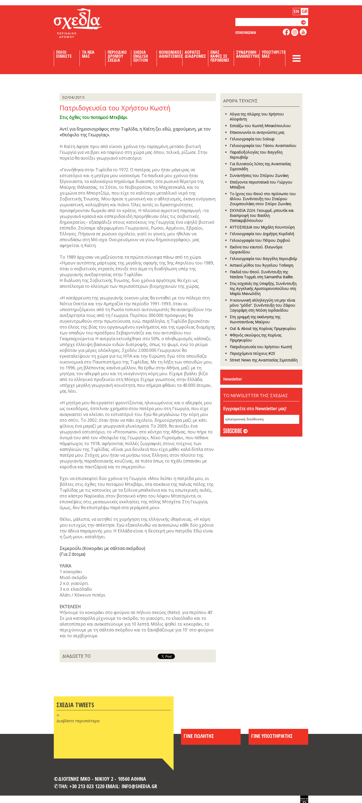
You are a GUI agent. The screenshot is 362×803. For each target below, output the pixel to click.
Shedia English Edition (140, 56)
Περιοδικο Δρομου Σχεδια (117, 56)
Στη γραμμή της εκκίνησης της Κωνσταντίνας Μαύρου (255, 319)
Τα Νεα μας (88, 54)
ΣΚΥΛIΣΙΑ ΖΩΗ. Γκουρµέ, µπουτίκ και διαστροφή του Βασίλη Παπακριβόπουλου (262, 215)
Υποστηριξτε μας (273, 54)
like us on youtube (303, 32)
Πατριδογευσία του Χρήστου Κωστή (261, 346)
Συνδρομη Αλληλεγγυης (247, 54)
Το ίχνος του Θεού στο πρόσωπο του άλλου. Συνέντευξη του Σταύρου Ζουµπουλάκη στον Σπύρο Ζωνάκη (263, 198)
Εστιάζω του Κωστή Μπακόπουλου (260, 125)
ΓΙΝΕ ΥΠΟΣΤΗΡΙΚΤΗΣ (272, 735)
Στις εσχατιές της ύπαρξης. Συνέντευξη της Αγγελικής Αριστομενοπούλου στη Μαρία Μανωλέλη (263, 288)
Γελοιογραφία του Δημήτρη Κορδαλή (262, 233)
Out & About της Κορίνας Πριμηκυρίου (263, 328)
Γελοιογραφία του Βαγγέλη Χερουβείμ (263, 258)
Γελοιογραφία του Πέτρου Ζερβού (260, 240)
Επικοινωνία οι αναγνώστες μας (257, 132)
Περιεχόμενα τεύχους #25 (252, 353)
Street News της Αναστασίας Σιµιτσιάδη (264, 359)
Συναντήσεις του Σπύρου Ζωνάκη (259, 175)
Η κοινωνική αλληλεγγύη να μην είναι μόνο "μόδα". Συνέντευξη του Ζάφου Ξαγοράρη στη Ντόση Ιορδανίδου (262, 305)
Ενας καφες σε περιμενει (219, 56)
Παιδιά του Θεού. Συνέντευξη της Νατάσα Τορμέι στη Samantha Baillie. (262, 274)
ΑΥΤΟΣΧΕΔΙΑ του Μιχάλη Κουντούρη (262, 227)
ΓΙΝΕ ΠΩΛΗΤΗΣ (199, 735)
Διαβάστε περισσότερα (77, 720)
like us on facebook (286, 32)
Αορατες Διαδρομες (195, 54)
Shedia (87, 23)
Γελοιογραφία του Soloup (252, 138)
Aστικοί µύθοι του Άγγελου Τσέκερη (261, 265)
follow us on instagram (294, 32)
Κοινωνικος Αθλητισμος (171, 54)
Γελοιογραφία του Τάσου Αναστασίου (263, 145)
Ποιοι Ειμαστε (64, 54)
